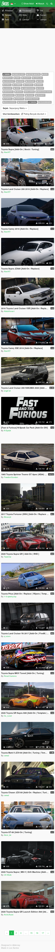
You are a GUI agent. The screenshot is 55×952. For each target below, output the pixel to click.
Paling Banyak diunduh (24, 113)
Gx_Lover (8, 715)
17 (43, 932)
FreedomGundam (11, 477)
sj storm (7, 636)
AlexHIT (7, 152)
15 (31, 932)
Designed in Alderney (10, 945)
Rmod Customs (10, 676)
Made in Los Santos (10, 947)
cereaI (6, 755)
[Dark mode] (47, 3)
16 (37, 932)
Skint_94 (7, 835)
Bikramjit (7, 517)
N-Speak (7, 430)
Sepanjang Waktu (14, 108)
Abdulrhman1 (9, 311)
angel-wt (7, 390)
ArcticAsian (8, 914)
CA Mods (8, 874)
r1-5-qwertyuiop (10, 596)
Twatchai (7, 556)
